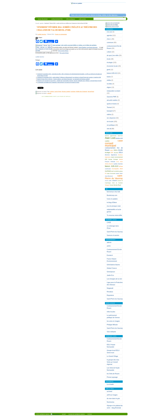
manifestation (108, 168)
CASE (109, 222)
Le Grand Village (112, 356)
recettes (109, 84)
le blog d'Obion (112, 202)
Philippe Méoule (112, 324)
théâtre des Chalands (81, 91)
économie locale (112, 66)
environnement (119, 157)
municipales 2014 (117, 168)
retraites (117, 173)
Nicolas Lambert (66, 91)
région (109, 87)
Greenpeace (111, 272)
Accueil (37, 23)
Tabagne (107, 185)
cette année (82, 19)
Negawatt (110, 288)
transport (110, 111)
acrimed (109, 391)
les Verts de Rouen (113, 373)
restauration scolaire (113, 91)
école (108, 59)
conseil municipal (110, 144)
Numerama (110, 402)
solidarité (114, 180)
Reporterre (110, 295)
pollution (121, 171)
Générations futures (113, 264)
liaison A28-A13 (112, 73)
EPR (106, 159)
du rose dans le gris (113, 398)
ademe (109, 242)
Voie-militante (111, 332)
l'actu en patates (112, 199)
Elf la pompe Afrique (63, 50)
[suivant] (124, 9)
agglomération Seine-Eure (116, 135)
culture (109, 52)
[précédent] (71, 9)
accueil (64, 414)
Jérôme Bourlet (109, 164)
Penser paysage (112, 377)
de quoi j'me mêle (112, 55)
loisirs (109, 77)
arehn (109, 246)
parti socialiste (115, 171)
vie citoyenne (111, 118)
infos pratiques (70, 19)
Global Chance (112, 268)
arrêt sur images (112, 395)
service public (108, 180)
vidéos (109, 114)
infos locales (111, 312)
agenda (41, 23)
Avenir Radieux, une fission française (88, 47)
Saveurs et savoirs (113, 235)
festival (121, 159)
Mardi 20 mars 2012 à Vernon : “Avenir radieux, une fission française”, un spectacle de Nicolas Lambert (63, 79)
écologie (109, 62)
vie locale (110, 121)
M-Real (121, 166)
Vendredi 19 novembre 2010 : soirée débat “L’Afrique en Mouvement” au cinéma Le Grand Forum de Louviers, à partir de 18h (69, 77)
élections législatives (111, 155)
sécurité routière (112, 100)
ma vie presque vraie (114, 206)
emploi (112, 157)
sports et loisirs (112, 104)
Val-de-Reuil (91, 91)
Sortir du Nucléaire (117, 182)
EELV (121, 152)
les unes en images (113, 321)
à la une (109, 32)
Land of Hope (57, 91)
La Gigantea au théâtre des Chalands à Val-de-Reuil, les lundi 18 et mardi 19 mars (58, 82)
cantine (107, 141)
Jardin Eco (110, 275)
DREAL (116, 150)
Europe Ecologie (113, 159)
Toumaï (109, 107)
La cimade (110, 384)
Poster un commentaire (61, 34)
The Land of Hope (64, 53)
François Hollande (110, 161)
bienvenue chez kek (113, 192)
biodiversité (119, 138)
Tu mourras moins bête (114, 215)
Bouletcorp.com (112, 195)
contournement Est (57, 19)
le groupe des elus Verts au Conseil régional (113, 362)
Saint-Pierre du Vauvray (115, 232)
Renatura (110, 292)
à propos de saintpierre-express (76, 414)
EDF (112, 152)
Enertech (110, 255)
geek (108, 69)
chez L (109, 39)
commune (110, 42)
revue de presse (43, 19)
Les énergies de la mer (114, 279)
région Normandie (111, 173)
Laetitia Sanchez (42, 34)
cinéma (52, 91)
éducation (116, 152)
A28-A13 (107, 135)
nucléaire (73, 91)
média (109, 80)
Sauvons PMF (111, 97)
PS (105, 173)
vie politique (111, 125)
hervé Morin (119, 161)
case (120, 140)
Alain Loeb (110, 138)
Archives (89, 414)
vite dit (109, 128)
